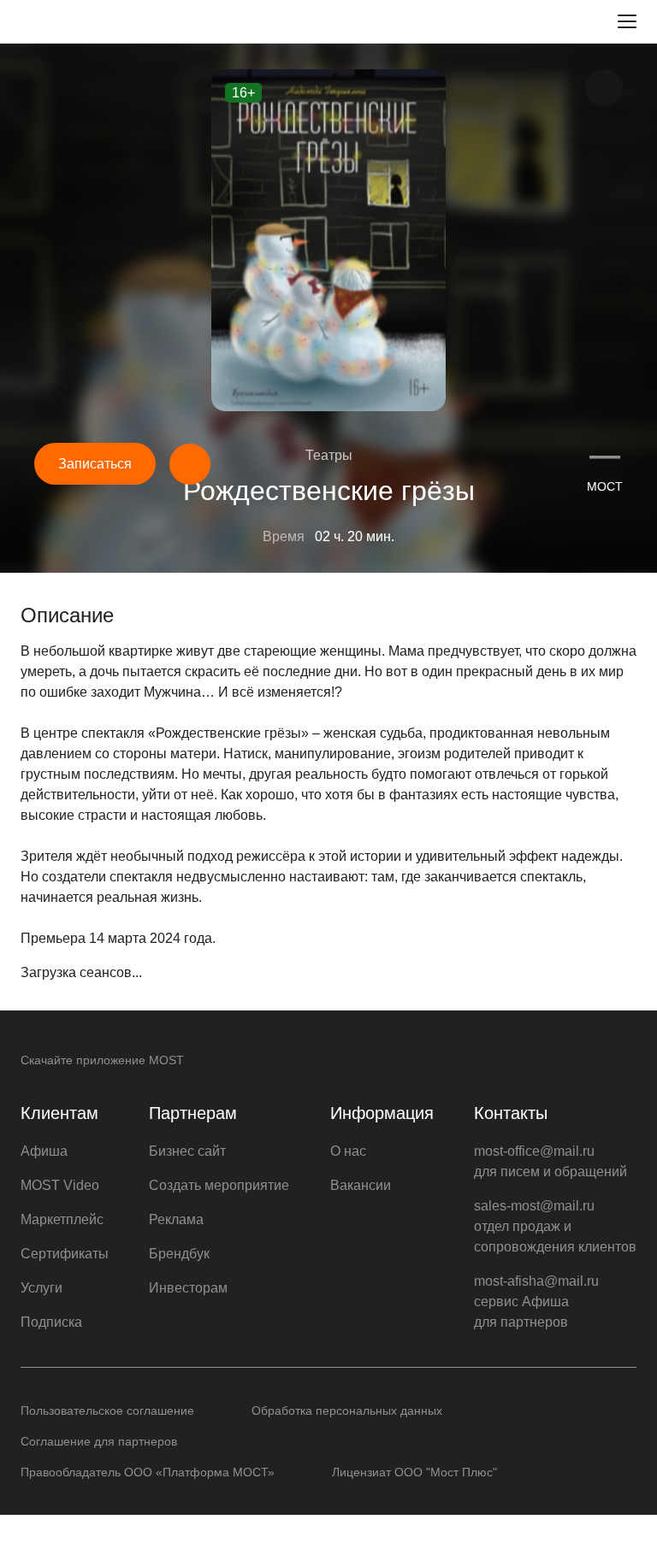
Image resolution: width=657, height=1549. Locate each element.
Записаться (95, 463)
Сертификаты (65, 1253)
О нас (348, 1151)
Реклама (176, 1219)
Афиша (44, 1151)
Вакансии (360, 1185)
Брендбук (179, 1253)
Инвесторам (188, 1288)
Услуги (41, 1288)
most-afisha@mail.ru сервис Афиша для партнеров (536, 1301)
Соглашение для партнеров (99, 1441)
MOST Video (60, 1185)
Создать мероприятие (219, 1185)
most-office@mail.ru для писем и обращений (550, 1161)
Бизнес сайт (187, 1151)
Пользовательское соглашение (107, 1410)
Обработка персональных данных (347, 1410)
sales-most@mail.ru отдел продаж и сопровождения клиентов (555, 1226)
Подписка (51, 1322)
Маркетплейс (62, 1219)
